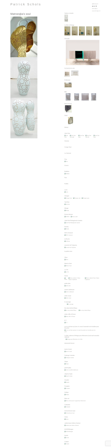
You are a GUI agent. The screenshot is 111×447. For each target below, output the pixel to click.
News (95, 8)
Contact (96, 11)
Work (94, 6)
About (95, 4)
